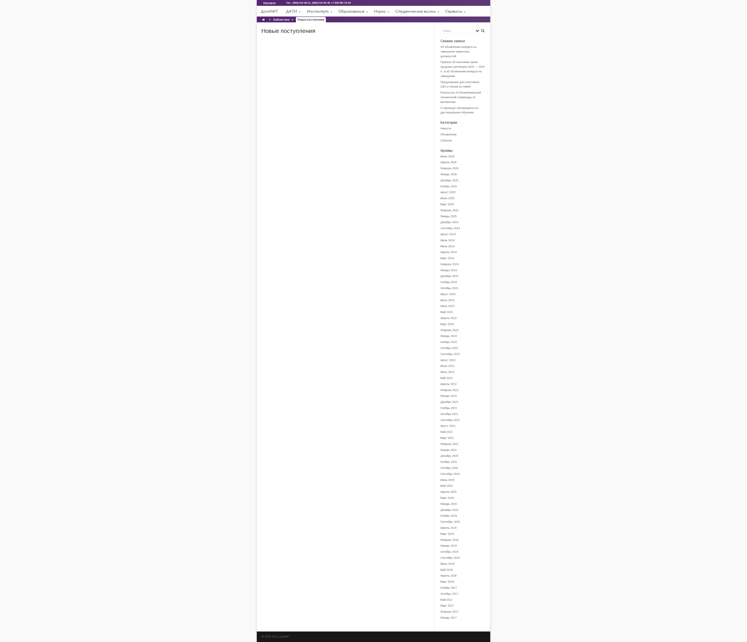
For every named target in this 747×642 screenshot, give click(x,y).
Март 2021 (447, 437)
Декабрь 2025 (449, 180)
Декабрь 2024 (449, 222)
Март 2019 (447, 533)
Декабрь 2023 (449, 276)
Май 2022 (446, 378)
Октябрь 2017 (449, 593)
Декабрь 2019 (449, 509)
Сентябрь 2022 (450, 354)
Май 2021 (446, 431)
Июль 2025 (447, 198)
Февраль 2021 (449, 444)
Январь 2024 (448, 270)
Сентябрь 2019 (450, 521)
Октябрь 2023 (449, 288)
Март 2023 (447, 324)
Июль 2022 (447, 365)
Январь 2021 (448, 450)
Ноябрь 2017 (448, 587)
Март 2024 (447, 258)
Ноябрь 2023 (448, 282)
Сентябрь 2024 (450, 228)
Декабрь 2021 (449, 401)
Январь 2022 (448, 395)
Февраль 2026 (449, 168)
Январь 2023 (448, 336)
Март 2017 (447, 605)
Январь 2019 (448, 545)
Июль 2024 (447, 240)
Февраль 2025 (449, 210)
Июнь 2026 (447, 156)
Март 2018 (447, 581)
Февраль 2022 (449, 390)
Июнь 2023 (447, 306)
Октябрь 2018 (449, 551)
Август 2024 (448, 234)
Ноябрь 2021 (448, 408)
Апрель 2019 (448, 527)
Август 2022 (448, 360)
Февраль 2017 (449, 611)
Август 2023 (448, 294)
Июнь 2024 (447, 246)
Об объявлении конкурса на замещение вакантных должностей (458, 51)
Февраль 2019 (449, 539)
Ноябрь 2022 (448, 342)
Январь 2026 (448, 174)
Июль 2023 (447, 300)
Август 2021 (448, 425)
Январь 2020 (448, 503)
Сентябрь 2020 (450, 473)
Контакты (269, 3)
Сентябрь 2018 (450, 557)
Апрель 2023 (448, 318)
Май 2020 (446, 485)
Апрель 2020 (448, 491)
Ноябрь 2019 (448, 515)
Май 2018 (446, 569)
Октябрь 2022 (449, 348)
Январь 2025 (448, 216)
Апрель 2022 (448, 384)
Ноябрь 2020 (448, 461)
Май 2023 (446, 312)
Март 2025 (447, 204)
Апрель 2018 (448, 575)
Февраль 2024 (449, 264)
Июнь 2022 (447, 372)
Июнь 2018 (447, 563)
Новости (445, 128)
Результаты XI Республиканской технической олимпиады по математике (460, 97)
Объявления (448, 134)
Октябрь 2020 (449, 467)
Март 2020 (447, 497)
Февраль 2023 (449, 330)
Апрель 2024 (448, 252)
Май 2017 (446, 599)
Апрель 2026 (448, 162)
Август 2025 (448, 192)
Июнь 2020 (447, 480)
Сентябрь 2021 (450, 420)
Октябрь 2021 (449, 414)
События (446, 140)
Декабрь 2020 (449, 455)
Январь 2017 (448, 617)
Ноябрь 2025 (448, 186)
